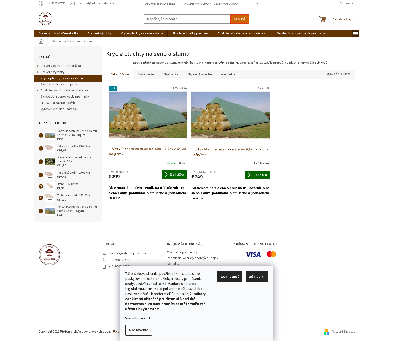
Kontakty (173, 264)
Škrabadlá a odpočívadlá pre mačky (65, 96)
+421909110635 (119, 266)
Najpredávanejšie (200, 74)
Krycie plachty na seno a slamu (62, 78)
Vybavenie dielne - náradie (59, 109)
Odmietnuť (230, 276)
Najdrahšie (171, 74)
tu (150, 318)
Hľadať (239, 19)
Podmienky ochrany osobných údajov (211, 4)
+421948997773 (119, 260)
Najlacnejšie (146, 74)
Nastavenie (138, 330)
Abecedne (228, 74)
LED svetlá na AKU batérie (58, 103)
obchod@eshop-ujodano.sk (127, 253)
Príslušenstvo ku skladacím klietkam (65, 90)
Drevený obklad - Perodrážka (61, 66)
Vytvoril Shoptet (343, 331)
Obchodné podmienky (160, 4)
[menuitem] (58, 33)
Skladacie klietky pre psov (59, 84)
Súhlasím (257, 276)
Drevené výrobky (52, 72)
